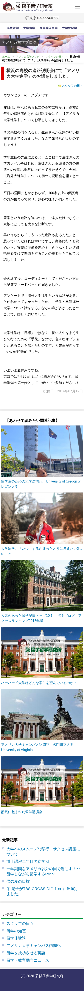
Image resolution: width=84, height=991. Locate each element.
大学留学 (29, 28)
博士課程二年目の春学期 (27, 861)
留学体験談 (16, 938)
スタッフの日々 (55, 56)
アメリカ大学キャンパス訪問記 (33, 945)
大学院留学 (69, 28)
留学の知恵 (16, 931)
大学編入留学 (49, 28)
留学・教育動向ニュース (27, 960)
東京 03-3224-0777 (44, 18)
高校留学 (13, 28)
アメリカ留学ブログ (27, 56)
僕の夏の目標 (18, 881)
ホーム (6, 56)
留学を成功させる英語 (25, 953)
